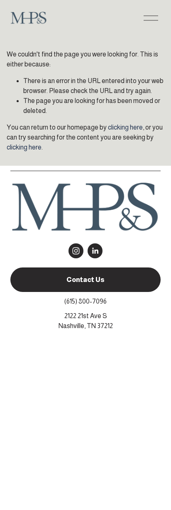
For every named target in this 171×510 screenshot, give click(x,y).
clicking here (125, 127)
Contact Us (85, 279)
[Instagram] (75, 250)
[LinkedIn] (95, 250)
